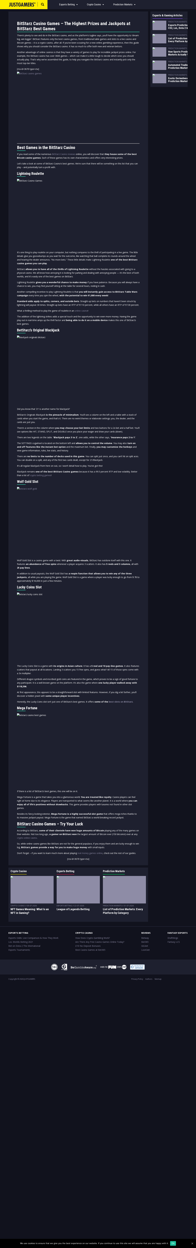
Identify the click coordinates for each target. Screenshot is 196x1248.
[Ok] (192, 1243)
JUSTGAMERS (29, 979)
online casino (81, 310)
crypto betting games (40, 475)
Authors (148, 979)
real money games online (90, 853)
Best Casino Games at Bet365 (90, 949)
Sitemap (158, 979)
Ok (173, 1243)
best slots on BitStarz (121, 701)
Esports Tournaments (19, 949)
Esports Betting (67, 4)
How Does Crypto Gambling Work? (92, 937)
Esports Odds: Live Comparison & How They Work (33, 937)
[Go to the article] (159, 25)
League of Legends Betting (73, 909)
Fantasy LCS (174, 941)
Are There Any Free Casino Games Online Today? (99, 941)
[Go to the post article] (32, 889)
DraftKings (173, 937)
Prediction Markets (122, 4)
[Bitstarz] (78, 106)
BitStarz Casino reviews (63, 154)
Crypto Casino (94, 4)
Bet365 (145, 941)
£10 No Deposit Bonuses (88, 945)
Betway (145, 937)
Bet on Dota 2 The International (24, 945)
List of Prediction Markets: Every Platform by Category (123, 911)
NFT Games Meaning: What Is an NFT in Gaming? (30, 911)
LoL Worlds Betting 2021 (20, 941)
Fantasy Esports (178, 932)
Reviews (146, 932)
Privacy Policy (137, 979)
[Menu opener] (77, 4)
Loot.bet (145, 949)
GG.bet (144, 945)
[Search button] (42, 4)
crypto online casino (27, 837)
